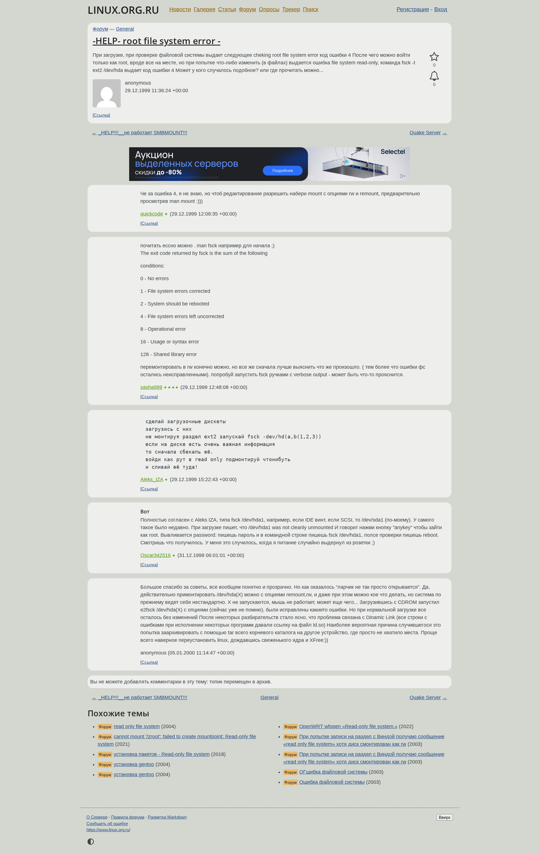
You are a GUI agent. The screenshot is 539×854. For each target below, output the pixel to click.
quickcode (151, 214)
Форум (247, 9)
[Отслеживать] (434, 76)
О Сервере (97, 817)
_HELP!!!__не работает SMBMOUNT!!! (142, 132)
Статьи (227, 9)
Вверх (445, 817)
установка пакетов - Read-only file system (162, 754)
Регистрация (413, 9)
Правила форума (127, 817)
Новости (180, 9)
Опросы (269, 9)
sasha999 (151, 387)
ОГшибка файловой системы (333, 772)
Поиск (310, 9)
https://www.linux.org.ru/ (108, 829)
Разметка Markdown (167, 817)
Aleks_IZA (151, 479)
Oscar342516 (155, 555)
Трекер (291, 9)
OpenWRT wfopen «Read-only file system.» (348, 726)
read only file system (137, 726)
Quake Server (425, 132)
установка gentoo (134, 764)
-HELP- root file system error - (156, 41)
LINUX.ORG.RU (123, 10)
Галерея (204, 9)
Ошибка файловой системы (332, 782)
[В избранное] (434, 57)
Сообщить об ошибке (107, 823)
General (125, 29)
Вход (440, 9)
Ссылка (101, 115)
